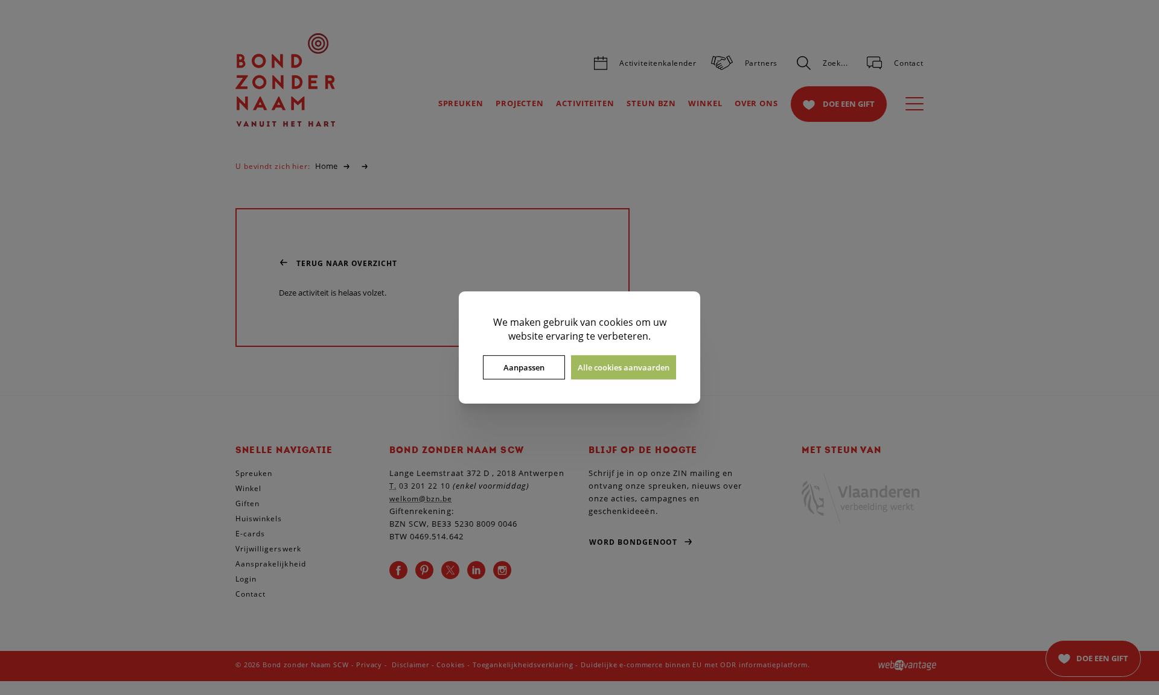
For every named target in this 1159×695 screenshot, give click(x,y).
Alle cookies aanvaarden (623, 367)
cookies (616, 322)
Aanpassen (523, 367)
